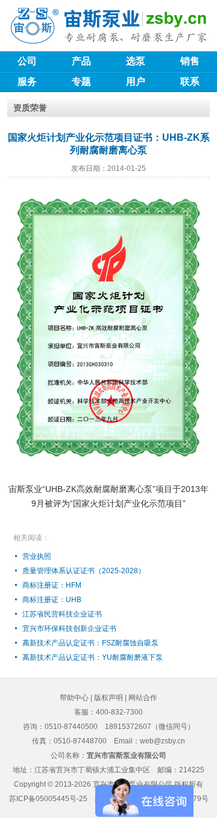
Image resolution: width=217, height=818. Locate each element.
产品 (81, 61)
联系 (190, 81)
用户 (135, 81)
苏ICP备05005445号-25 (48, 799)
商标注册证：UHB (51, 599)
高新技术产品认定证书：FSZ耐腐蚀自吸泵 (90, 643)
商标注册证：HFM (51, 585)
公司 (27, 61)
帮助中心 (74, 697)
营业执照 (36, 556)
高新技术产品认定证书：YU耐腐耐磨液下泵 (92, 657)
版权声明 (108, 697)
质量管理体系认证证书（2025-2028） (83, 571)
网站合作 (142, 697)
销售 (190, 61)
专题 (81, 81)
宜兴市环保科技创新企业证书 (69, 628)
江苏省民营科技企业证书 (62, 614)
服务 (27, 81)
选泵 (135, 61)
